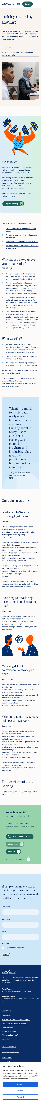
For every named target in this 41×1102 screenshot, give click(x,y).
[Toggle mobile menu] (37, 4)
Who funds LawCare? (10, 1035)
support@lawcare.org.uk (16, 193)
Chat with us (13, 844)
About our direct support (15, 859)
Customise (20, 1091)
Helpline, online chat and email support (16, 1019)
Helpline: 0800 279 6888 (21, 836)
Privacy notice (7, 1058)
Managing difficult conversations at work (22, 241)
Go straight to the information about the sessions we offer (17, 53)
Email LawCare (7, 1027)
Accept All (20, 1084)
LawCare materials (9, 1047)
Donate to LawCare (9, 1031)
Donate (27, 4)
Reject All (20, 1097)
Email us (11, 852)
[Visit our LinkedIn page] (18, 4)
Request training (11, 204)
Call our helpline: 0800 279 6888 (14, 1023)
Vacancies (5, 1039)
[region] (20, 1082)
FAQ (3, 1043)
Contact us (6, 1016)
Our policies (6, 1061)
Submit (5, 954)
